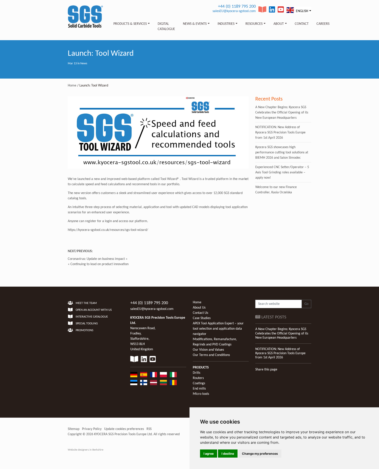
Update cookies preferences (124, 429)
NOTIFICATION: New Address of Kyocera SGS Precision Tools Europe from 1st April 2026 (280, 133)
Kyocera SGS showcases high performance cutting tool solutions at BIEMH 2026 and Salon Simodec (281, 153)
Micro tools (201, 394)
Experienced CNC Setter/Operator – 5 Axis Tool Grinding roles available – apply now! (282, 172)
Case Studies (202, 318)
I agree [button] (209, 453)
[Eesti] (133, 382)
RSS (149, 429)
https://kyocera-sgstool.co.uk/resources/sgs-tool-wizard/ (108, 230)
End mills (199, 388)
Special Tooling (86, 323)
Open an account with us (93, 310)
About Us (199, 307)
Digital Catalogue (166, 26)
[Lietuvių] (163, 382)
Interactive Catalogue (91, 316)
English (301, 11)
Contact (302, 24)
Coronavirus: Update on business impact (96, 259)
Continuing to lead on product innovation (99, 264)
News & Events (195, 24)
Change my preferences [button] (260, 453)
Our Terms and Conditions (211, 355)
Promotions (84, 330)
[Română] (173, 382)
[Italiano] (173, 374)
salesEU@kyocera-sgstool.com (234, 11)
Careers (322, 24)
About (279, 24)
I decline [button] (228, 453)
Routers (198, 378)
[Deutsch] (133, 374)
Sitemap (73, 429)
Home (72, 85)
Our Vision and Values (208, 350)
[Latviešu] (153, 382)
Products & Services (130, 24)
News (83, 63)
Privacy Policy (92, 429)
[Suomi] (143, 382)
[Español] (143, 374)
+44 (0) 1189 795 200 (237, 6)
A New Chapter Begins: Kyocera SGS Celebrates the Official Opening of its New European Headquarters (281, 113)
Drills (196, 373)
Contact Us (200, 313)
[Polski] (163, 374)
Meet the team (86, 303)
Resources (254, 24)
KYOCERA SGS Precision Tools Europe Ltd (123, 434)
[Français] (153, 374)
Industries (226, 24)
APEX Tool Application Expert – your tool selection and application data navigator (218, 329)
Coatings (199, 383)
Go (306, 304)
